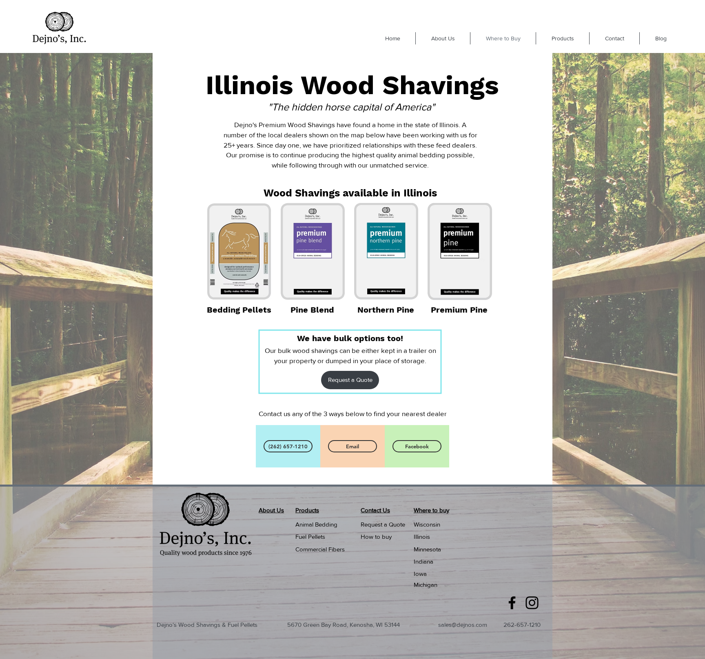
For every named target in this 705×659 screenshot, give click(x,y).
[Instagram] (532, 602)
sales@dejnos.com (462, 624)
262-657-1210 (522, 624)
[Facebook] (512, 602)
